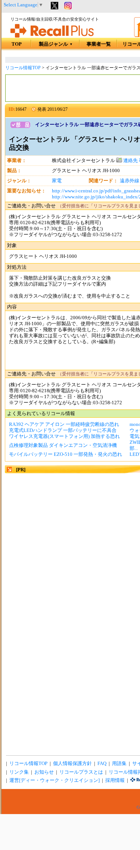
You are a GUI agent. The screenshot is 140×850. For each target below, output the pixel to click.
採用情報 (115, 780)
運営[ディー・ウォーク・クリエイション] (54, 780)
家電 (57, 180)
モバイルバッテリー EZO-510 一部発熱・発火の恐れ (65, 454)
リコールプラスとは (81, 772)
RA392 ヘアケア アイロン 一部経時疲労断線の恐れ (64, 424)
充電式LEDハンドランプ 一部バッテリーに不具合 (62, 430)
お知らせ (44, 772)
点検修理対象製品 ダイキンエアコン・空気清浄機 (63, 445)
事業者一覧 (99, 44)
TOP (17, 44)
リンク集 (19, 772)
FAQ (101, 763)
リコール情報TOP (23, 67)
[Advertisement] (70, 545)
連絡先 (130, 160)
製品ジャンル (56, 44)
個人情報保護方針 (72, 763)
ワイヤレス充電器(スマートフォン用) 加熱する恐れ (64, 436)
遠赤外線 (129, 180)
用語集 (119, 763)
